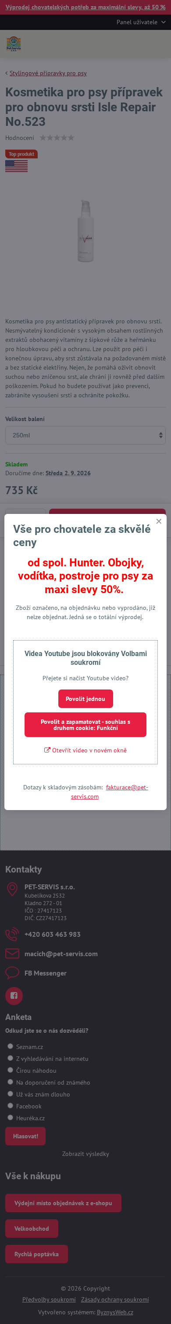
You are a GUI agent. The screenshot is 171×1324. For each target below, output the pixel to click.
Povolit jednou (85, 699)
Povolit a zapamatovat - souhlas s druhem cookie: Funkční (85, 725)
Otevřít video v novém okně (88, 750)
